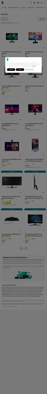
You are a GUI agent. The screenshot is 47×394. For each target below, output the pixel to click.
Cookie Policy (34, 66)
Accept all (11, 69)
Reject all (20, 69)
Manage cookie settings (29, 69)
